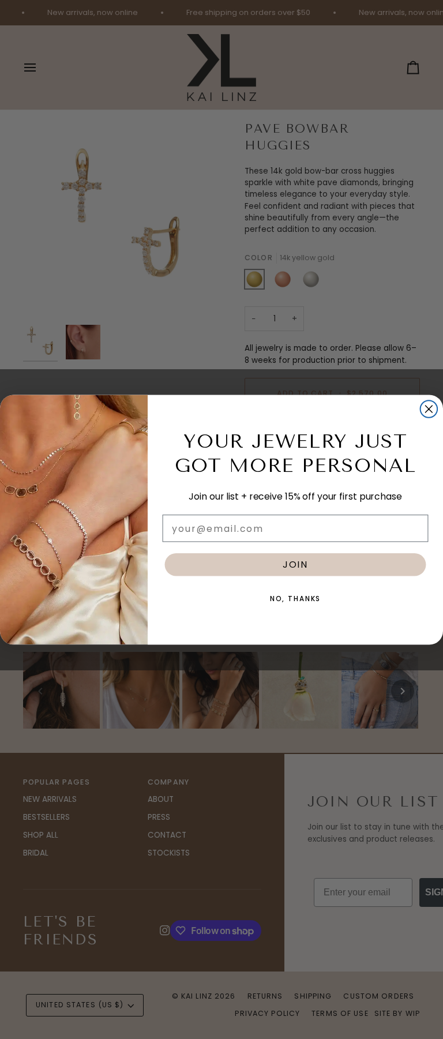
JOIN (295, 564)
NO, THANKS (295, 598)
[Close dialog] (429, 409)
